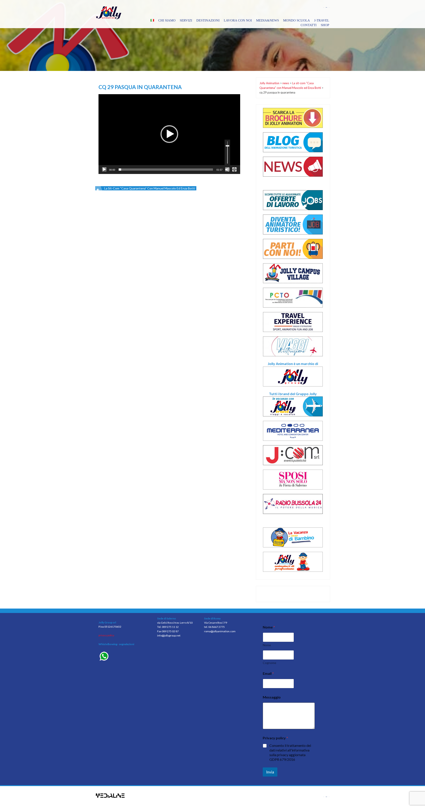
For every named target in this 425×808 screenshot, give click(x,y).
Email (268, 673)
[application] (169, 134)
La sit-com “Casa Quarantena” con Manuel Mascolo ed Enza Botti (149, 188)
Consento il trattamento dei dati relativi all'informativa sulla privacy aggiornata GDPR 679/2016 (290, 752)
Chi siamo (167, 20)
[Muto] (227, 169)
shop (325, 25)
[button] (169, 134)
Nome (267, 645)
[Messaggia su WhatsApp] (125, 657)
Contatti (309, 25)
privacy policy (106, 635)
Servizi (186, 20)
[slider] (166, 169)
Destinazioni (208, 20)
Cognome (269, 663)
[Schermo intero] (234, 169)
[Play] (104, 169)
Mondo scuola (296, 20)
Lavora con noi (238, 20)
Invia (270, 772)
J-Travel (321, 20)
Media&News (267, 20)
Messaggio (272, 697)
